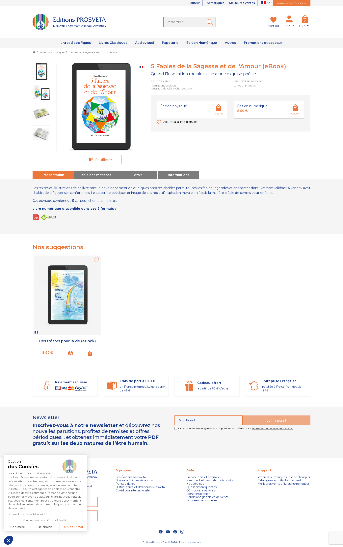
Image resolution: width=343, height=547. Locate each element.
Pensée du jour (126, 483)
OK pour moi (73, 527)
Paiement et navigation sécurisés (209, 480)
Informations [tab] (178, 175)
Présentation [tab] (53, 175)
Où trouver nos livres (200, 490)
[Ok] (210, 22)
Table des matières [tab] (95, 175)
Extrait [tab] (136, 175)
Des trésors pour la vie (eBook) (67, 341)
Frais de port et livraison (202, 477)
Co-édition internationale (133, 490)
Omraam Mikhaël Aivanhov (134, 480)
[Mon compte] (289, 19)
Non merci (17, 527)
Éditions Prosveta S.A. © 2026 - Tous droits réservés (171, 542)
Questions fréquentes (201, 487)
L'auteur (194, 3)
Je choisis (46, 527)
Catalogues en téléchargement (279, 480)
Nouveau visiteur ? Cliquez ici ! (291, 3)
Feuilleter (103, 160)
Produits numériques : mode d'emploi (283, 477)
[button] (8, 540)
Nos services (195, 483)
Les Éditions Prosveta (131, 477)
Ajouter (218, 113)
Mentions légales (198, 494)
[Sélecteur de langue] (266, 3)
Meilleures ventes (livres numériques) (283, 483)
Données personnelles (201, 500)
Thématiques (214, 3)
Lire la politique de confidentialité (26, 513)
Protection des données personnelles (272, 428)
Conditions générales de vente (207, 497)
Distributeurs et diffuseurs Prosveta (140, 487)
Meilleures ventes (242, 3)
